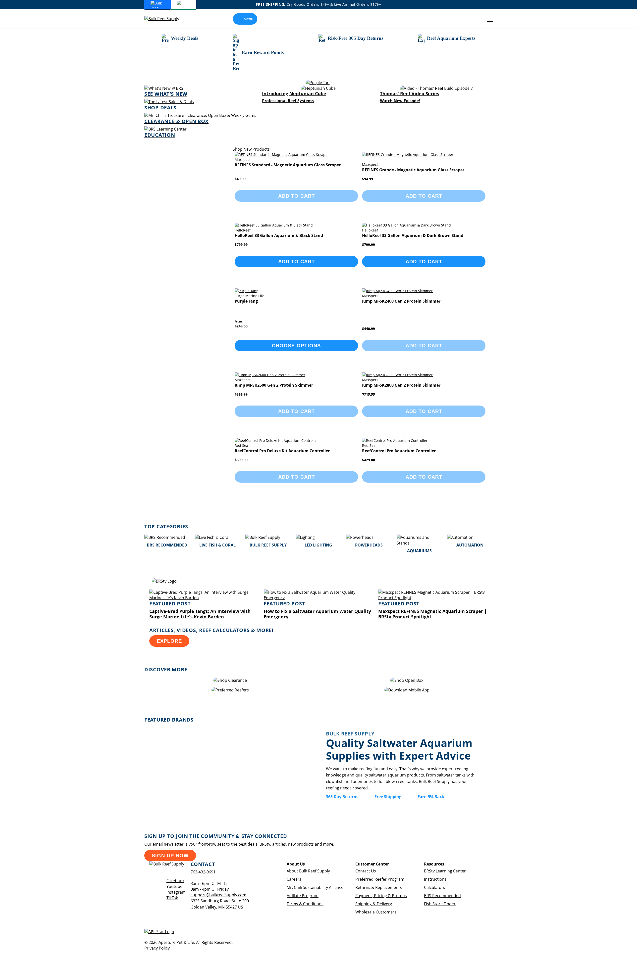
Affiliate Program (302, 895)
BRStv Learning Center (445, 871)
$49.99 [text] (240, 179)
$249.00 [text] (241, 326)
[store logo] (165, 19)
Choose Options (296, 345)
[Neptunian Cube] (318, 88)
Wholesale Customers (375, 912)
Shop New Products (251, 149)
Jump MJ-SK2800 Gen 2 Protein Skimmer (401, 385)
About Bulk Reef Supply (308, 871)
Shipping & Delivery (373, 904)
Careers (294, 879)
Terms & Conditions (305, 904)
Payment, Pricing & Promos (381, 895)
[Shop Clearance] (230, 680)
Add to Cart (296, 261)
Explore (169, 641)
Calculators (434, 887)
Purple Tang (246, 301)
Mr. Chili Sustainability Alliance (315, 887)
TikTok (172, 898)
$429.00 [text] (368, 459)
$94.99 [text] (367, 179)
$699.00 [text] (241, 459)
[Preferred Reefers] (230, 690)
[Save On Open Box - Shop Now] (406, 680)
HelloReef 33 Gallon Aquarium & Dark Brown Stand (412, 235)
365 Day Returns (342, 796)
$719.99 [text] (368, 394)
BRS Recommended (442, 895)
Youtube (174, 886)
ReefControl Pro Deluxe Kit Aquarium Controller (282, 451)
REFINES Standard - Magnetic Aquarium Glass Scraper (288, 165)
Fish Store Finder (440, 904)
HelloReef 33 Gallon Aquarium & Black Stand (279, 235)
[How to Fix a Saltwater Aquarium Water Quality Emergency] (318, 597)
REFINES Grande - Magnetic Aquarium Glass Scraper (413, 170)
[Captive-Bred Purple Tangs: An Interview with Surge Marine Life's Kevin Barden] (204, 597)
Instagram (176, 892)
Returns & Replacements (378, 887)
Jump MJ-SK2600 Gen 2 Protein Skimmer (274, 385)
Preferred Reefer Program (379, 879)
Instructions (435, 879)
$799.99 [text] (241, 244)
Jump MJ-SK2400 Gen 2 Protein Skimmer (401, 301)
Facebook (175, 880)
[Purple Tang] (319, 83)
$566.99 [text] (241, 394)
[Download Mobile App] (406, 690)
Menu (248, 18)
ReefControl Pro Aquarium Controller (399, 451)
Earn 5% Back (431, 796)
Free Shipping (387, 796)
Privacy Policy (157, 948)
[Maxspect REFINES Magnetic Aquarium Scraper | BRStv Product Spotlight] (433, 597)
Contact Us (365, 871)
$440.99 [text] (368, 328)
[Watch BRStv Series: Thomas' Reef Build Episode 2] (436, 88)
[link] (478, 19)
